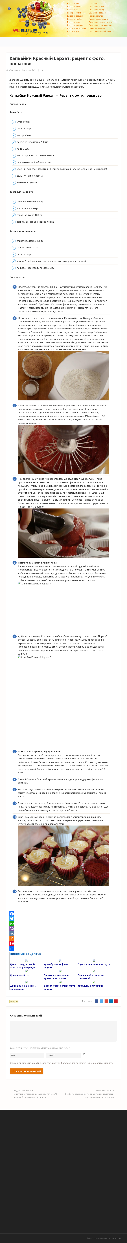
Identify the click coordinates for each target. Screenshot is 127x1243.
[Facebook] (63, 913)
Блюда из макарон (75, 25)
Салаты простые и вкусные (101, 22)
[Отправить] (63, 948)
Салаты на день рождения (100, 25)
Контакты (116, 1238)
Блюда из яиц (73, 31)
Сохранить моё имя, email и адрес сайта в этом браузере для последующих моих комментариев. (61, 1062)
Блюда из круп (73, 22)
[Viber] (63, 928)
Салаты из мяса (96, 3)
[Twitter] (63, 918)
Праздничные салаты (98, 19)
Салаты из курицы (97, 10)
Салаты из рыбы (96, 7)
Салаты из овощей (97, 13)
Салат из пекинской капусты (101, 31)
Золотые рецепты (102, 1238)
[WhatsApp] (63, 923)
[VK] (63, 933)
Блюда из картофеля (76, 28)
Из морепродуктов (75, 13)
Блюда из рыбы (74, 10)
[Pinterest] (63, 943)
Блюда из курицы (74, 7)
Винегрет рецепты (97, 28)
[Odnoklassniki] (63, 938)
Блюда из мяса (73, 3)
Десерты (14, 1001)
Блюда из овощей (75, 16)
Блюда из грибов (74, 19)
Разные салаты (96, 16)
